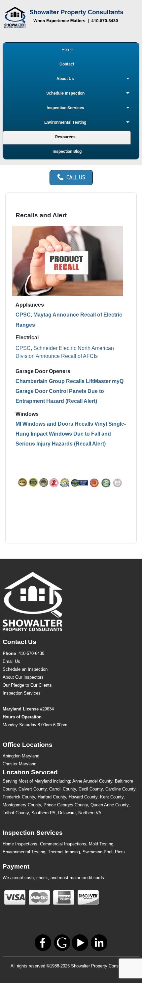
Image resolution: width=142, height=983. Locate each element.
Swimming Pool (97, 851)
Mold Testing (101, 843)
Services (22, 693)
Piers (120, 851)
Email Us (11, 661)
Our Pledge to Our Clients (27, 685)
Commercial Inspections (63, 843)
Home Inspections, (21, 843)
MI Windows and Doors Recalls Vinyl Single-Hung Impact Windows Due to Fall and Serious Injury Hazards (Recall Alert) (71, 434)
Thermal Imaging (64, 851)
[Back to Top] (130, 971)
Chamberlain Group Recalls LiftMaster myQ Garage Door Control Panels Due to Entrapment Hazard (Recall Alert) (70, 391)
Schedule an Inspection (25, 669)
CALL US (75, 177)
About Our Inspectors (23, 677)
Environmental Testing (24, 851)
